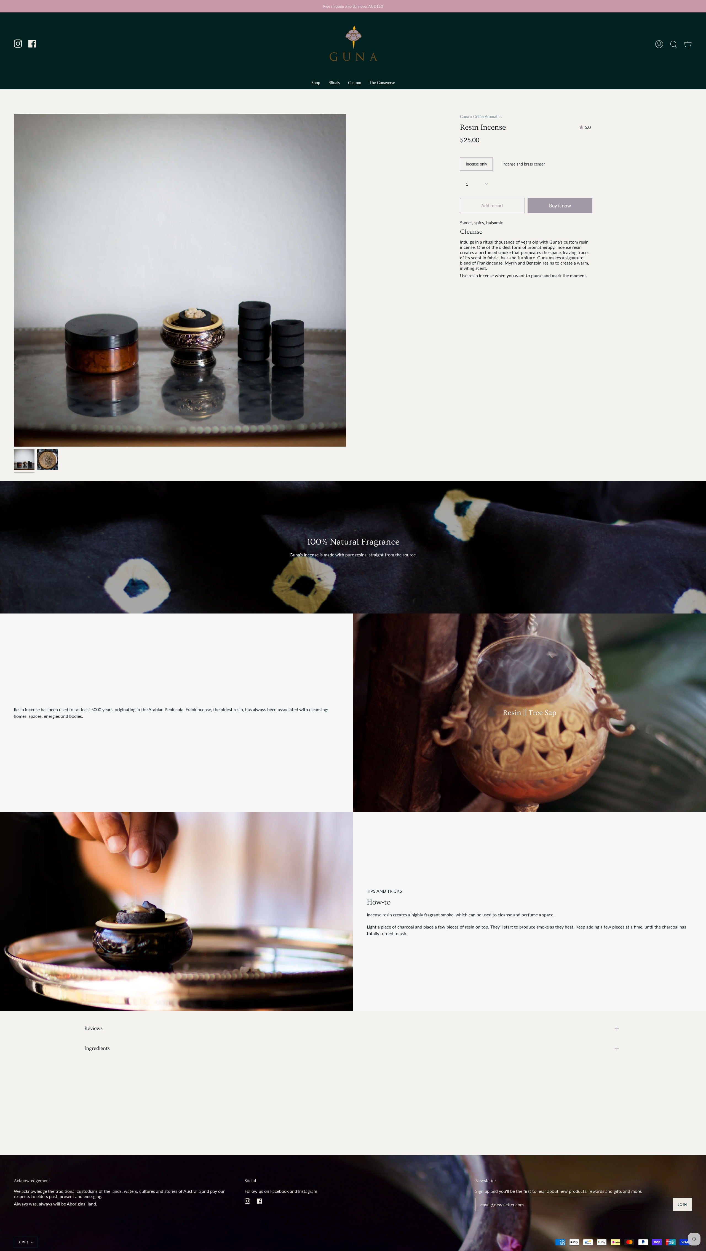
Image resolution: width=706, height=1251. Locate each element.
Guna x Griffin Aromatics (481, 116)
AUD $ (23, 1242)
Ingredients (97, 1048)
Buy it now (560, 206)
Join (682, 1204)
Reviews (93, 1028)
